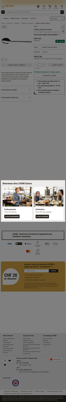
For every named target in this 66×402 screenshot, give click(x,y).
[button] (17, 203)
